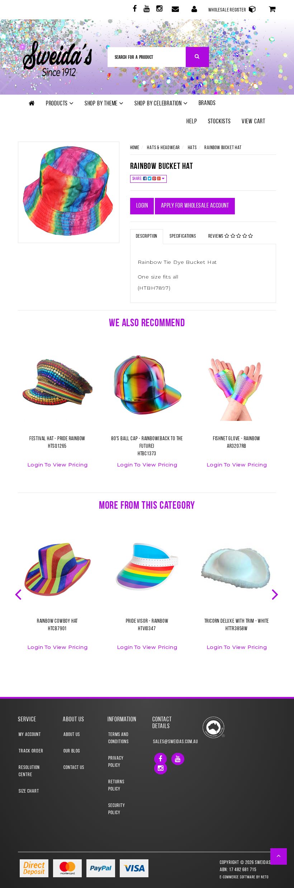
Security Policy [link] (116, 809)
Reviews (216, 236)
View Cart (253, 122)
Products (57, 104)
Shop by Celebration (158, 104)
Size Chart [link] (29, 791)
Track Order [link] (31, 751)
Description (147, 236)
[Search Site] (197, 57)
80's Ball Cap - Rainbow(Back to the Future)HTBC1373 (147, 446)
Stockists (219, 122)
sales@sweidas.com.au (169, 742)
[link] (134, 10)
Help (191, 122)
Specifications (183, 236)
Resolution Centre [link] (29, 771)
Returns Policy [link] (116, 785)
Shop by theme (102, 104)
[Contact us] (175, 9)
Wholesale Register (227, 10)
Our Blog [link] (71, 751)
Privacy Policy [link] (116, 762)
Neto (265, 877)
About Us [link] (71, 734)
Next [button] (276, 593)
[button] (278, 856)
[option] (57, 412)
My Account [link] (30, 734)
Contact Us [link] (73, 767)
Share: (137, 179)
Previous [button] (19, 593)
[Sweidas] (57, 57)
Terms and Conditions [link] (118, 738)
